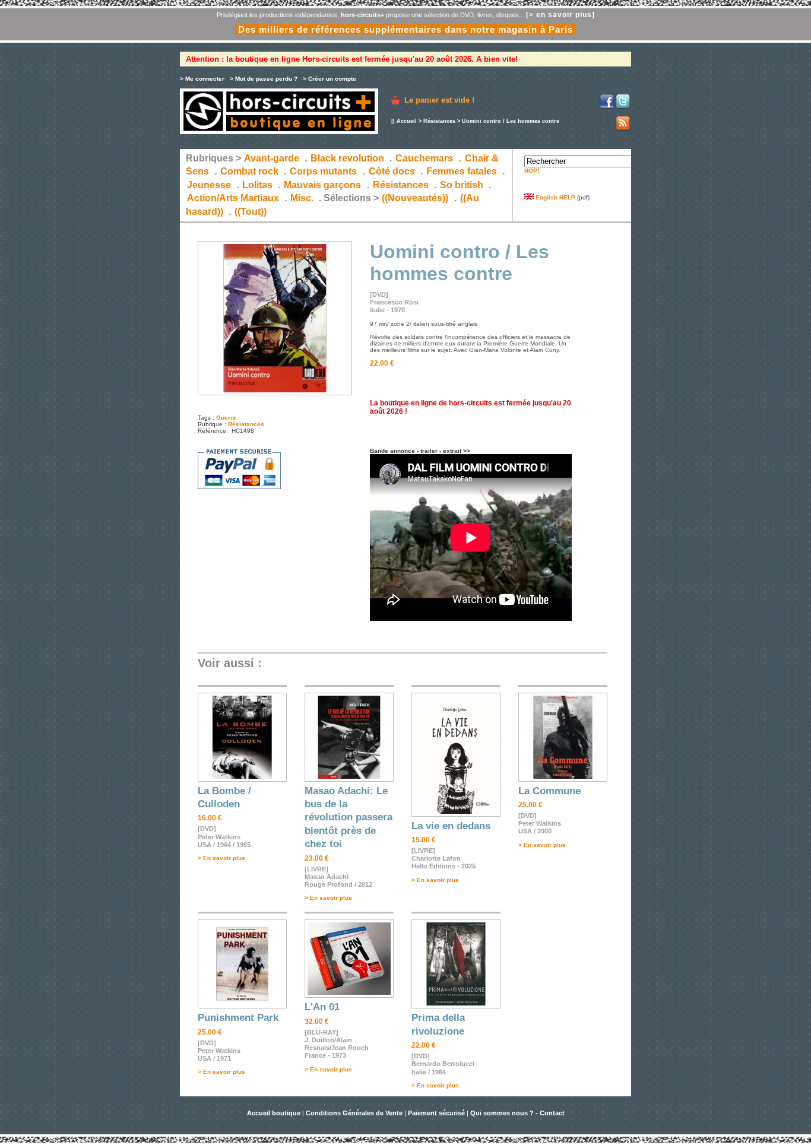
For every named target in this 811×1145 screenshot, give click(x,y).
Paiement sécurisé (436, 1113)
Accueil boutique (274, 1113)
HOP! (531, 170)
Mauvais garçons (322, 185)
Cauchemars (424, 158)
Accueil (407, 121)
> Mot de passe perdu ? (263, 78)
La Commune (549, 791)
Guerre (226, 417)
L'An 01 (322, 1007)
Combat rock (249, 171)
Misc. (301, 198)
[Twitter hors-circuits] (623, 106)
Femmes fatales (461, 171)
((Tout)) (251, 212)
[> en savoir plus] (560, 15)
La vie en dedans (450, 826)
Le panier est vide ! (439, 100)
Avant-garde (271, 158)
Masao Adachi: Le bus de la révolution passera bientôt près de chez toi (348, 817)
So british (461, 185)
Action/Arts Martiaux (233, 198)
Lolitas (257, 185)
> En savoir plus (221, 858)
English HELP (554, 197)
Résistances (439, 121)
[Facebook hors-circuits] (607, 106)
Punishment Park (238, 1017)
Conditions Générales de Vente (354, 1113)
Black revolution (347, 158)
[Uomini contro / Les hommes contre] (275, 393)
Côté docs (392, 171)
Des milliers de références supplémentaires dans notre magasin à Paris (405, 29)
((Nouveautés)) (415, 198)
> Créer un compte (329, 78)
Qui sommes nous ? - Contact (517, 1113)
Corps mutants (324, 171)
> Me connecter (202, 78)
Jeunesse (209, 185)
